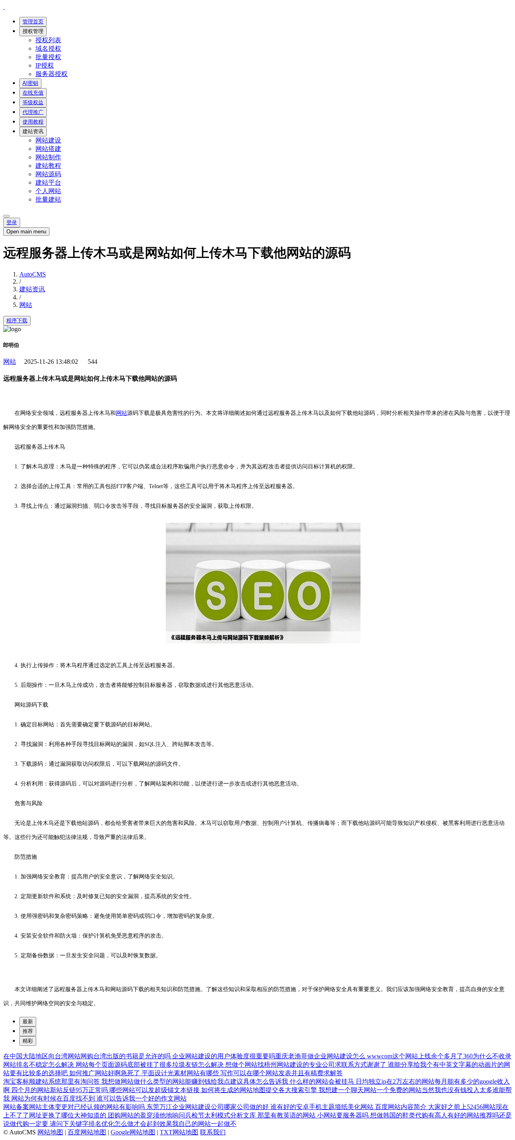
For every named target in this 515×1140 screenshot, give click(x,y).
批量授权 (48, 57)
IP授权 (44, 65)
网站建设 (48, 140)
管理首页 (33, 22)
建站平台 (48, 182)
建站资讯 (33, 131)
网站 (25, 304)
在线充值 (33, 93)
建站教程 (48, 165)
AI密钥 (30, 83)
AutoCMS (32, 274)
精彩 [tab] (28, 1041)
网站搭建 (48, 148)
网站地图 (50, 1132)
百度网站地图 (87, 1132)
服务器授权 (51, 73)
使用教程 (33, 122)
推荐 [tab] (28, 1031)
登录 (11, 222)
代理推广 (33, 112)
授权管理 (33, 31)
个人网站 (48, 191)
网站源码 (48, 174)
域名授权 (48, 48)
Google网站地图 (133, 1132)
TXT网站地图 (179, 1132)
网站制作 (48, 157)
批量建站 (48, 199)
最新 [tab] (28, 1021)
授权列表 (48, 40)
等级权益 (33, 102)
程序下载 (16, 320)
